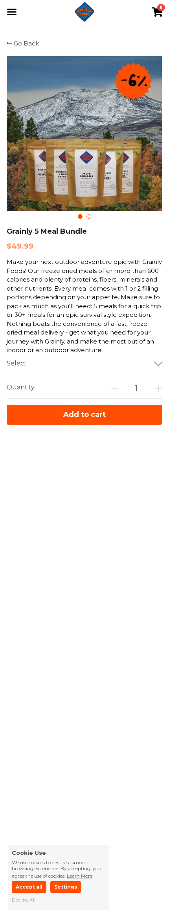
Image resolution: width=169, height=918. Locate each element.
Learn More (79, 875)
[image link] (84, 11)
